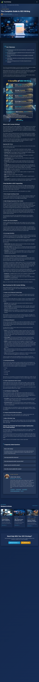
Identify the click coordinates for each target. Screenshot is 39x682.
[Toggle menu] (37, 2)
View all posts (34, 505)
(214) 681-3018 (26, 542)
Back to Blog (4, 6)
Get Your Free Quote (14, 542)
